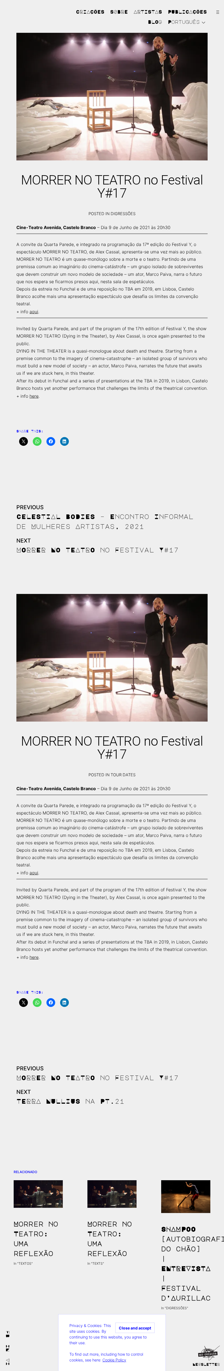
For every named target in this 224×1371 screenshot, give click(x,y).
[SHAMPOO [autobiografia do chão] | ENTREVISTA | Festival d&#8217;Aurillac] (185, 1196)
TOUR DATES (123, 774)
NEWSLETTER (206, 1364)
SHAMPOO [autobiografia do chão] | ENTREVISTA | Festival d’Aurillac (185, 1263)
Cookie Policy (114, 1360)
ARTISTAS (148, 11)
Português (184, 21)
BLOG (155, 21)
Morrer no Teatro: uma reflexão (36, 1238)
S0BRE (119, 11)
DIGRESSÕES (123, 213)
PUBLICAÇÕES (187, 11)
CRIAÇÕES (90, 11)
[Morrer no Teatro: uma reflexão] (38, 1194)
